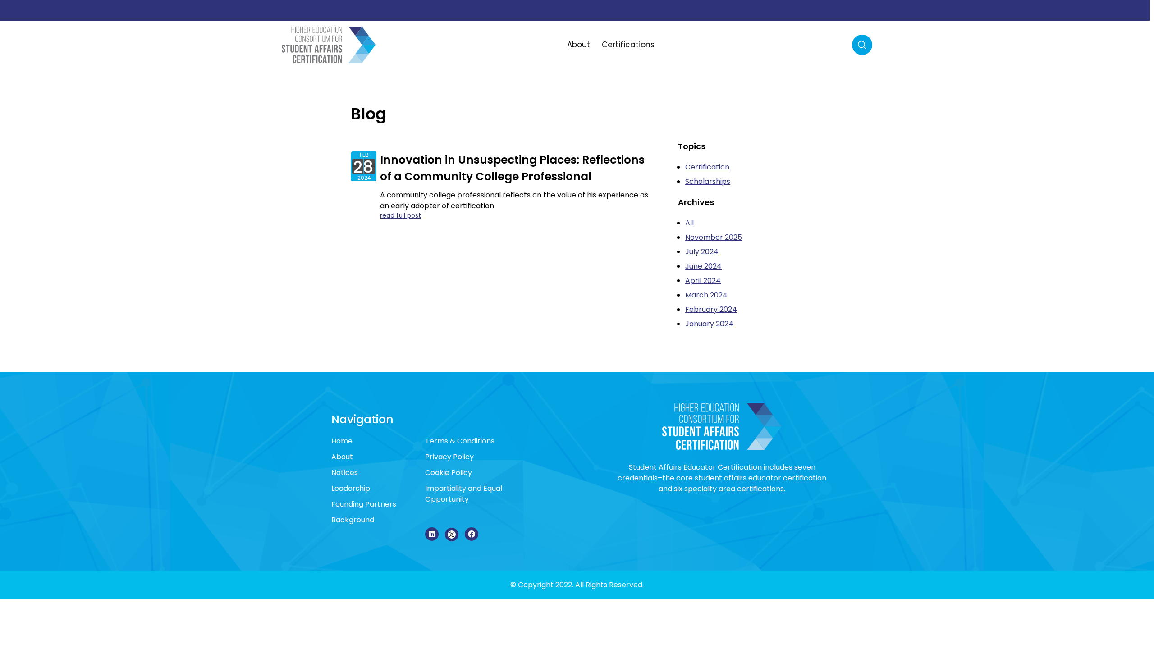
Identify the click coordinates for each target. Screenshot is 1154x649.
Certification (707, 167)
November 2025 (713, 237)
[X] (451, 534)
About (578, 44)
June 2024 (703, 266)
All (689, 223)
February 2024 (711, 309)
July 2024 (702, 252)
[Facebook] (471, 534)
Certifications (628, 44)
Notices (344, 472)
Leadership (350, 488)
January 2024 (709, 324)
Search (862, 45)
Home (342, 441)
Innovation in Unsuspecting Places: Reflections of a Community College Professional (512, 168)
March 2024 (706, 295)
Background (352, 520)
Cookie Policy (448, 472)
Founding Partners (363, 504)
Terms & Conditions (460, 441)
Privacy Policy (449, 457)
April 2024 (703, 280)
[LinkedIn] (432, 534)
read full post (400, 215)
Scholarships (707, 181)
